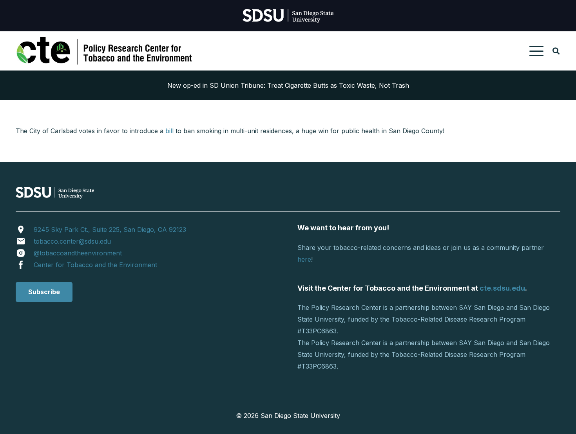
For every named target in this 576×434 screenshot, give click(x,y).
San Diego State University (300, 416)
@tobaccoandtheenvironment (78, 253)
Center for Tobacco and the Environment (95, 265)
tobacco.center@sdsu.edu (72, 241)
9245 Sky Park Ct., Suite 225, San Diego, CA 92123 (110, 229)
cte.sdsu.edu (502, 288)
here (304, 259)
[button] (536, 51)
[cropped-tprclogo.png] (106, 51)
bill (169, 131)
